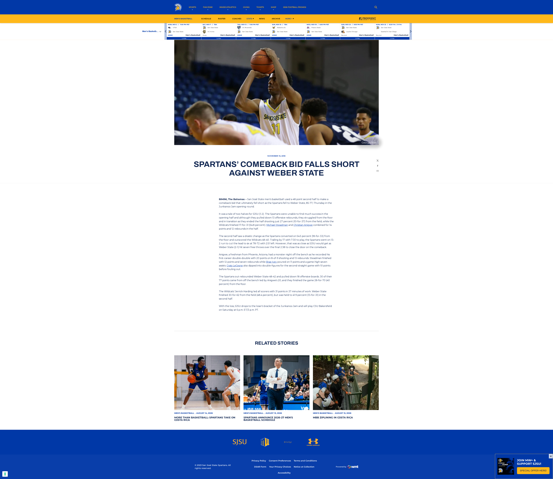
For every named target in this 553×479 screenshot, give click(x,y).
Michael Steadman (277, 225)
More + (288, 19)
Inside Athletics (227, 7)
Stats (249, 19)
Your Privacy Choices (280, 466)
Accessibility (284, 472)
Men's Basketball (184, 413)
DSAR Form (260, 466)
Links (184, 38)
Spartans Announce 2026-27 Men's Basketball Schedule (268, 418)
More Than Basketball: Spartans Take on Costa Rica (204, 418)
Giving (246, 7)
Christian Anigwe (303, 225)
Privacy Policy (259, 460)
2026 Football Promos (294, 7)
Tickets (260, 7)
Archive (276, 19)
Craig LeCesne (235, 265)
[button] (165, 31)
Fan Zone (208, 7)
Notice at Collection (304, 466)
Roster (221, 19)
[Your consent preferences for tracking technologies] (5, 474)
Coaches (236, 19)
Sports (192, 7)
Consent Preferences (280, 460)
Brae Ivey (271, 262)
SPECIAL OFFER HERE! (535, 471)
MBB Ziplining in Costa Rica (333, 417)
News (262, 19)
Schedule (206, 19)
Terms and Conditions (305, 460)
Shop (273, 7)
